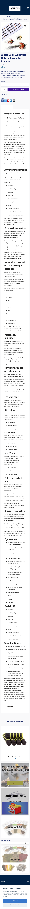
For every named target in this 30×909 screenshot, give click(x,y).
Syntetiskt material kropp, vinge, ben (12, 18)
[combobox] (15, 85)
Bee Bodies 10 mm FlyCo (15, 757)
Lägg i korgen (19, 89)
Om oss (3, 881)
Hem (2, 16)
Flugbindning (8, 16)
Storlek (3, 81)
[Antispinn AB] (14, 7)
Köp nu (15, 783)
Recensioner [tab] (19, 107)
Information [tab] (7, 107)
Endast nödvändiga (15, 905)
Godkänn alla (15, 900)
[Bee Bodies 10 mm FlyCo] (15, 740)
